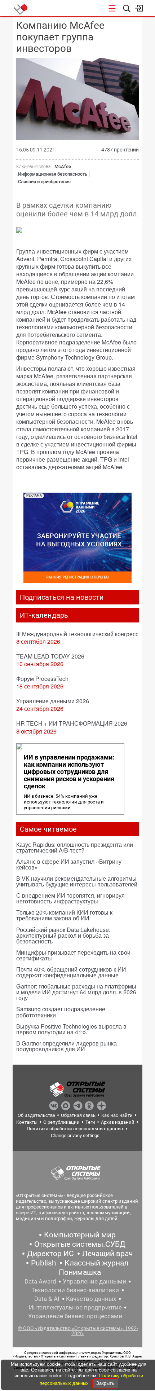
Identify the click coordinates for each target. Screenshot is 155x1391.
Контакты (26, 1122)
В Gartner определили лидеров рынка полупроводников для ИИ (66, 1046)
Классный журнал (96, 1263)
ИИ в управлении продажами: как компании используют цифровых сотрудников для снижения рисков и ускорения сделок (69, 772)
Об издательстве (36, 1115)
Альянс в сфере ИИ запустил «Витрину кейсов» (68, 864)
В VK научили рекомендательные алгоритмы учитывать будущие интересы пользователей (76, 881)
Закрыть (105, 1383)
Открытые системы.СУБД (79, 1244)
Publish (43, 1263)
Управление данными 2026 (52, 701)
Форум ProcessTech (42, 678)
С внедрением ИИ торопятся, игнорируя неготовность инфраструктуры (70, 898)
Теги (90, 1122)
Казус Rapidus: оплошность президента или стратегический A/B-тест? (74, 847)
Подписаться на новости (62, 597)
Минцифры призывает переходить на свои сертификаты (73, 955)
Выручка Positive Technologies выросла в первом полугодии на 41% (71, 1029)
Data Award (40, 1281)
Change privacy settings (75, 1135)
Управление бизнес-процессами (75, 1316)
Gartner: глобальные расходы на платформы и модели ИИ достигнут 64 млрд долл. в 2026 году (76, 992)
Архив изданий (117, 1122)
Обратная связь (78, 1115)
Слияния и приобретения (44, 181)
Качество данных (91, 1298)
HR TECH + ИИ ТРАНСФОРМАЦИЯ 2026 (71, 723)
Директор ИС (50, 1253)
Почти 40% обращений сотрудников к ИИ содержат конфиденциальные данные (71, 972)
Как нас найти (117, 1115)
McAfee (62, 166)
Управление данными (94, 1281)
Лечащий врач (107, 1253)
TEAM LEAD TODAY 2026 (50, 656)
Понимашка (80, 1272)
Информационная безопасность (52, 174)
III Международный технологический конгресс (77, 634)
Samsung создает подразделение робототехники (60, 1012)
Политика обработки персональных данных (75, 1128)
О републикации (61, 1122)
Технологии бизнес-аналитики (75, 1290)
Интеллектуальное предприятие (75, 1307)
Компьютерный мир (80, 1235)
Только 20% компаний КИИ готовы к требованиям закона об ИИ (64, 915)
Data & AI (46, 1298)
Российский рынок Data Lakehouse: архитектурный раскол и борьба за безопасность (63, 935)
